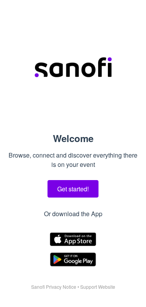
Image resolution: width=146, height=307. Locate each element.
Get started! (73, 188)
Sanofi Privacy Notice (53, 286)
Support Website (97, 286)
